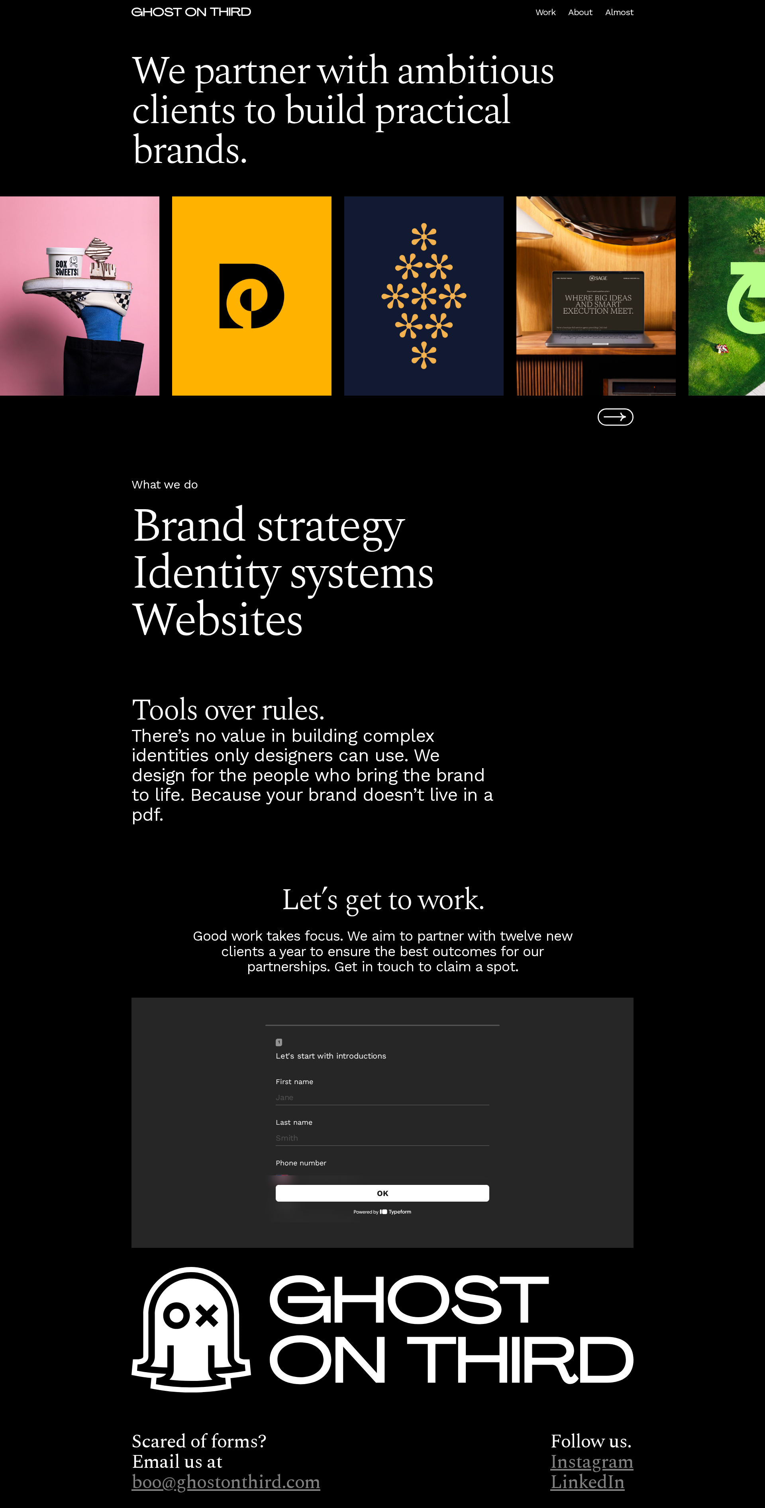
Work (545, 12)
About (580, 12)
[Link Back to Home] (191, 13)
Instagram (592, 1462)
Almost (619, 12)
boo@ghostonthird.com (225, 1482)
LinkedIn (587, 1482)
